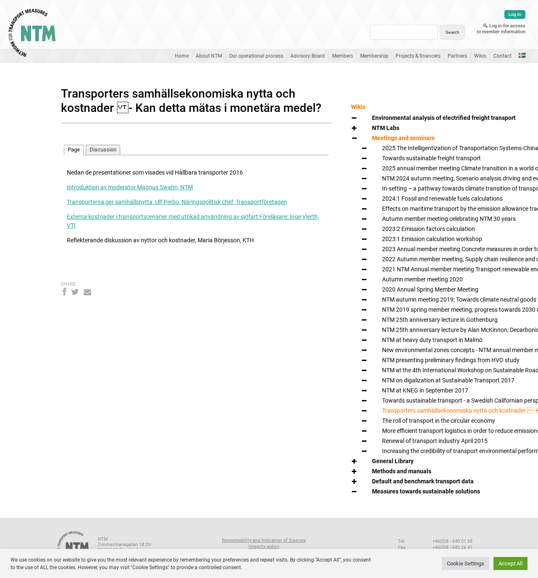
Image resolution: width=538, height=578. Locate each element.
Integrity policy (263, 546)
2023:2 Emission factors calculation (428, 228)
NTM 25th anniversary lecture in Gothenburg (440, 319)
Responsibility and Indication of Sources (264, 540)
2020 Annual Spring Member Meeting (430, 289)
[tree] (412, 304)
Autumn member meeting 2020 (422, 279)
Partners (457, 56)
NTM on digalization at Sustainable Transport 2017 (448, 380)
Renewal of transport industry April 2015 (435, 440)
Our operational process (256, 56)
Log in (515, 14)
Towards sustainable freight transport (431, 158)
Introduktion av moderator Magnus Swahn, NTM (130, 187)
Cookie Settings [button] (465, 563)
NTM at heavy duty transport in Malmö (432, 340)
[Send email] (87, 292)
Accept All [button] (510, 563)
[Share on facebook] (64, 292)
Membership (374, 56)
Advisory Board (307, 56)
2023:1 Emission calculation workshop (432, 239)
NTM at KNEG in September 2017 (425, 390)
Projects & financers (418, 56)
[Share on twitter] (75, 292)
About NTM (209, 56)
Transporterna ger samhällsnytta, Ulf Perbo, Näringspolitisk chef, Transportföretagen (177, 202)
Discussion (103, 149)
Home (182, 56)
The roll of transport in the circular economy (438, 420)
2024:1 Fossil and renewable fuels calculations (442, 198)
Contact (502, 56)
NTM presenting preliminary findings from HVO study (451, 360)
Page (74, 149)
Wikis (480, 56)
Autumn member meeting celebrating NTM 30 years (449, 218)
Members (342, 56)
